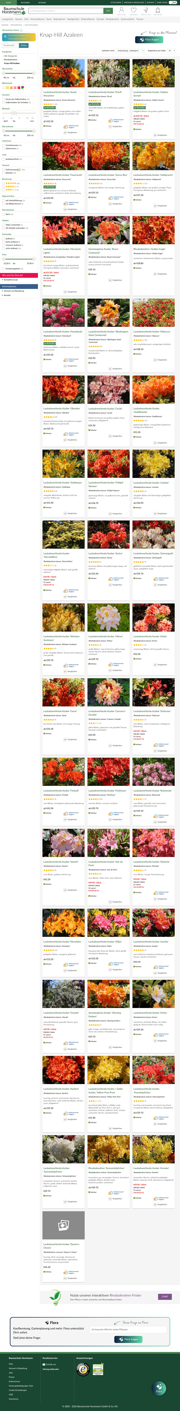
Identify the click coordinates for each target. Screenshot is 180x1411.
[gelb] (7, 87)
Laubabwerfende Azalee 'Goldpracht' (153, 175)
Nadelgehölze (73, 19)
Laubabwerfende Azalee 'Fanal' (60, 711)
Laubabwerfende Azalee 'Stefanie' (151, 862)
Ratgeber (25, 3)
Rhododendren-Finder (125, 1295)
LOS (108, 11)
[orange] (11, 87)
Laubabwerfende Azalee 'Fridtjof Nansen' (105, 484)
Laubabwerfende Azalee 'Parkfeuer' (107, 791)
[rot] (18, 87)
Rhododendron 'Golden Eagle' (149, 249)
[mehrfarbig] (22, 87)
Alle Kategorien (10, 56)
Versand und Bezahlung (14, 291)
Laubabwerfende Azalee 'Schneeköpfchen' (56, 1170)
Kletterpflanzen (88, 19)
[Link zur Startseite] (14, 11)
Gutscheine (116, 2)
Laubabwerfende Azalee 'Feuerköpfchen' (146, 1091)
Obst (26, 19)
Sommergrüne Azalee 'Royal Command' (103, 251)
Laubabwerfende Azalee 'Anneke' (151, 1168)
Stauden (18, 19)
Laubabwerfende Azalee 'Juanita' (151, 942)
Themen (139, 19)
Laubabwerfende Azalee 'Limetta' (151, 483)
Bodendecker (59, 19)
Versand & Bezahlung (134, 2)
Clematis (100, 19)
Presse (11, 1377)
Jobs (11, 1373)
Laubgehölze (8, 19)
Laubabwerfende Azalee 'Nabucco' (152, 331)
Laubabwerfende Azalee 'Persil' (105, 92)
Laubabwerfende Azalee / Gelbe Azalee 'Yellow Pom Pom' (105, 1091)
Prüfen (24, 45)
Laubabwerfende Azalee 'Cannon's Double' (106, 713)
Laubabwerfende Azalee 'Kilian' (105, 942)
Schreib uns (51, 1365)
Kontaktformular (11, 280)
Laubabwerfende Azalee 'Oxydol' (61, 1013)
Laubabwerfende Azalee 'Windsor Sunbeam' (61, 638)
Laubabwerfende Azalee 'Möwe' (105, 636)
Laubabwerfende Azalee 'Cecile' (105, 409)
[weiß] (3, 87)
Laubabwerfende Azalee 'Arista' (150, 636)
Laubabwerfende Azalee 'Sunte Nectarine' (60, 94)
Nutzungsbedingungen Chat (21, 1386)
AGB (11, 1395)
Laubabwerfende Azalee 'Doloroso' (152, 711)
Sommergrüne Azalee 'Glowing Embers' (104, 1015)
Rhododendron (112, 19)
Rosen (49, 19)
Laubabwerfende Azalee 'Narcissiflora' (56, 555)
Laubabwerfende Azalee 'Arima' (150, 1013)
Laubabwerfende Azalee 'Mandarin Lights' (62, 251)
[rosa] (15, 87)
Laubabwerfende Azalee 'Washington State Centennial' (108, 333)
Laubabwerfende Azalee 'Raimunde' (152, 791)
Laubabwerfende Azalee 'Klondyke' (62, 942)
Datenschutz (14, 1382)
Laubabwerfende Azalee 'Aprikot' (61, 1089)
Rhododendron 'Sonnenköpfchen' (106, 1168)
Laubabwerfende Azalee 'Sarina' (105, 553)
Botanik (42, 3)
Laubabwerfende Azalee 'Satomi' (60, 862)
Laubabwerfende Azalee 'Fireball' (61, 791)
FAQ (11, 1364)
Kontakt (150, 2)
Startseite (4, 25)
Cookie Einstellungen (18, 1390)
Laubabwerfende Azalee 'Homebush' (63, 331)
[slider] (3, 73)
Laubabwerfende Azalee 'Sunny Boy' (108, 175)
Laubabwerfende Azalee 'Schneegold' (153, 553)
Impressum (13, 1399)
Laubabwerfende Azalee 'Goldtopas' (62, 482)
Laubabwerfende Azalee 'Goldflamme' (146, 410)
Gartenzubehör (127, 19)
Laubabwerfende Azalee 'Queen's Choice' (61, 1246)
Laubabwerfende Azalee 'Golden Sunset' (150, 94)
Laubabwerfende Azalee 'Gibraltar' (61, 408)
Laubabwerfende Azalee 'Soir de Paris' (105, 864)
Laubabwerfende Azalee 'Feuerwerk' (62, 175)
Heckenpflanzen (37, 19)
